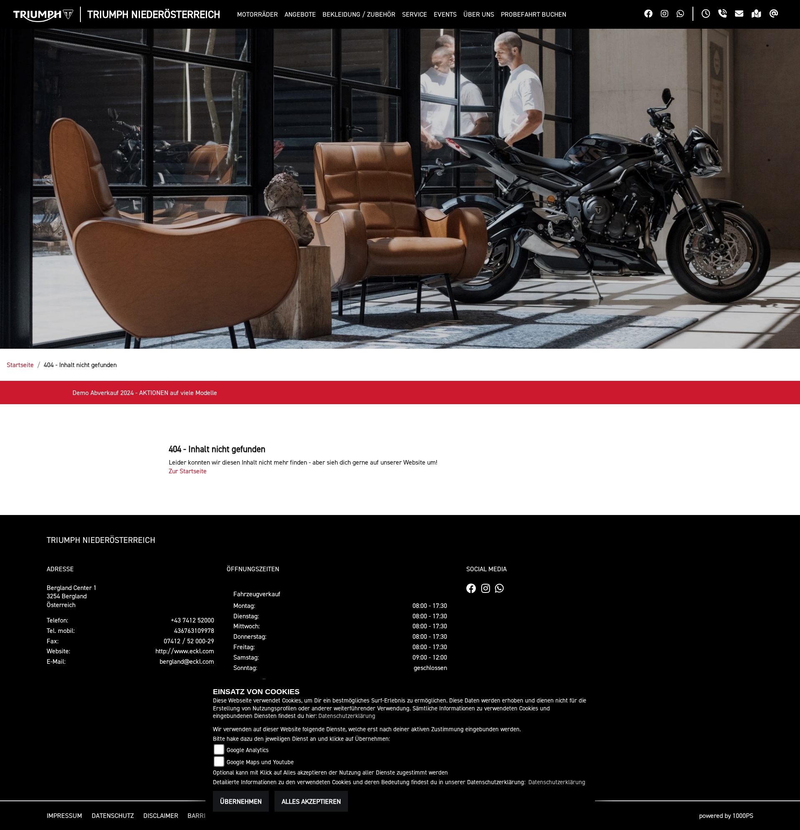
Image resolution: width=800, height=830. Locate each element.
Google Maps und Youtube (260, 761)
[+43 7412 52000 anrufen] (726, 15)
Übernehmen (241, 801)
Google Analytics (248, 749)
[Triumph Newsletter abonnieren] (778, 15)
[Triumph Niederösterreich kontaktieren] (743, 15)
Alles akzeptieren (311, 801)
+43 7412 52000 (192, 620)
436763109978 (194, 630)
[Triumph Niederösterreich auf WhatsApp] (684, 15)
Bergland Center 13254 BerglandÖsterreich (72, 596)
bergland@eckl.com (187, 661)
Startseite (20, 364)
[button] (259, 14)
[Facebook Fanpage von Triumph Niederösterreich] (652, 15)
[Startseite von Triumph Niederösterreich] (43, 16)
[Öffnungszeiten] (710, 15)
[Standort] (761, 15)
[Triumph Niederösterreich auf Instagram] (669, 15)
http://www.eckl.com (184, 651)
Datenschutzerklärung (346, 715)
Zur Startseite (188, 471)
